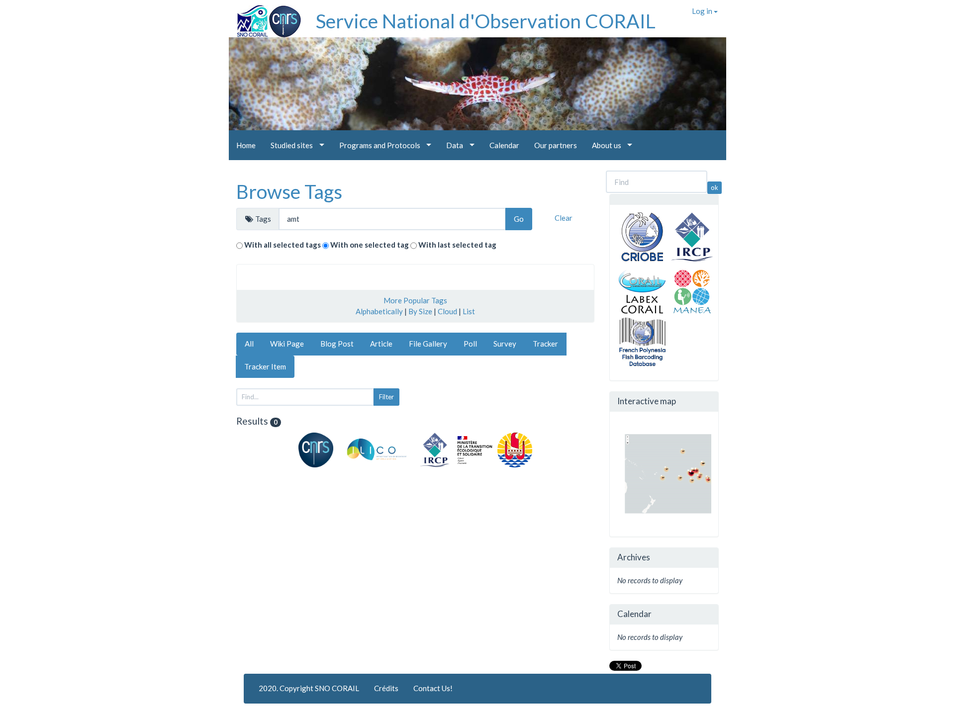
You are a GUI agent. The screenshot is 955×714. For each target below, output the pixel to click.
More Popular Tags (415, 300)
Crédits (386, 688)
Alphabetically (379, 311)
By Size (420, 311)
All (249, 343)
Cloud (447, 311)
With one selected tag (369, 244)
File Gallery (428, 343)
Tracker (545, 343)
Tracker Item (265, 366)
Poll (470, 343)
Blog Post (337, 343)
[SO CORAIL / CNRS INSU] (265, 17)
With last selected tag (457, 244)
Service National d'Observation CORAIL (486, 20)
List (469, 311)
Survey (504, 343)
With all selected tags (282, 244)
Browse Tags (289, 191)
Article (381, 343)
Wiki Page (287, 343)
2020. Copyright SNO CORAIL (309, 688)
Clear (564, 217)
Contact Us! (433, 688)
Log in (703, 10)
